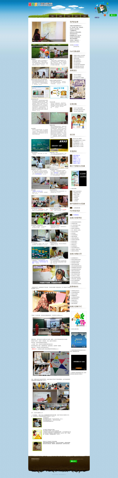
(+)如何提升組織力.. (74, 241)
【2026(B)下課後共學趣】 (78, 111)
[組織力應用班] (39, 153)
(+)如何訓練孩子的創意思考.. (75, 261)
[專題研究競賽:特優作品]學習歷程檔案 (39, 82)
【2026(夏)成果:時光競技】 (78, 67)
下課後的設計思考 (77, 192)
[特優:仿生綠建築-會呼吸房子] (58, 82)
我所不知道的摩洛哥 (77, 191)
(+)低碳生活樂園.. (74, 188)
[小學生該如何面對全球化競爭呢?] (39, 261)
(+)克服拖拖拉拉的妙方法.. (75, 290)
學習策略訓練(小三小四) (78, 143)
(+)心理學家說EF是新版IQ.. (75, 297)
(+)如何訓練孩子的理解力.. (75, 262)
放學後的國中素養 (77, 207)
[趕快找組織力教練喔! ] (58, 261)
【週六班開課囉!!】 (77, 60)
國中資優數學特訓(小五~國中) (79, 140)
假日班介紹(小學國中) (77, 138)
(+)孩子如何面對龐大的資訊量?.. (76, 283)
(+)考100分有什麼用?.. (74, 231)
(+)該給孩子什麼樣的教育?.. (75, 228)
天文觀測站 (76, 200)
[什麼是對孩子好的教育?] (58, 226)
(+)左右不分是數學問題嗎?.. (75, 280)
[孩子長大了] (39, 243)
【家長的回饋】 (76, 58)
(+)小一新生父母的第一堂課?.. (76, 225)
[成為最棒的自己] (58, 243)
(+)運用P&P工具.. (74, 244)
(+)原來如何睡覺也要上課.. (75, 247)
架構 (60, 16)
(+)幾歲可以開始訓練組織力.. (75, 270)
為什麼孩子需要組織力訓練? (49, 429)
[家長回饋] (39, 191)
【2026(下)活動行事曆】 (78, 108)
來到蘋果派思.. (46, 417)
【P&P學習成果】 (77, 63)
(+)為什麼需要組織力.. (74, 234)
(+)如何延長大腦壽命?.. (74, 226)
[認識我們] (39, 62)
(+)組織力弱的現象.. (74, 236)
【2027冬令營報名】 (77, 74)
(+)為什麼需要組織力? (74, 301)
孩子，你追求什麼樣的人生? (37, 412)
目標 (84, 16)
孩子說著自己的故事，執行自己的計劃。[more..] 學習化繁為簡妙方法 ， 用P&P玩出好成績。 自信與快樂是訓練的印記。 (53, 420)
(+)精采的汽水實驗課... (74, 293)
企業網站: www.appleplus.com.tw (76, 458)
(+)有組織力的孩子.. (74, 300)
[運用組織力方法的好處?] (39, 171)
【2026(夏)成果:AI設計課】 (78, 66)
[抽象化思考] (58, 131)
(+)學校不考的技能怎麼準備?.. (76, 277)
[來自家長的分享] (39, 105)
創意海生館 (76, 197)
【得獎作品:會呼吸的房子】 (79, 56)
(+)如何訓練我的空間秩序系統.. (76, 269)
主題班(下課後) (76, 194)
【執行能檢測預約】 (77, 61)
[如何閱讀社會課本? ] (58, 172)
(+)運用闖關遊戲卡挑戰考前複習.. (76, 267)
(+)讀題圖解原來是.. (74, 295)
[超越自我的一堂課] (58, 153)
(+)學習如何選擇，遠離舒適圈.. (76, 278)
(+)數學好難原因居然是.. (75, 298)
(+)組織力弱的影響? (74, 303)
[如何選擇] (39, 131)
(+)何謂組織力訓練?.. (74, 223)
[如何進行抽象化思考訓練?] (58, 209)
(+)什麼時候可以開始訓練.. (75, 239)
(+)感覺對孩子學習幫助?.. (75, 250)
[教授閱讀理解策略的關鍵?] (39, 209)
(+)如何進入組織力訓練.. (75, 328)
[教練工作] (58, 62)
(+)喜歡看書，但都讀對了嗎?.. (76, 249)
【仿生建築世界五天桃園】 (78, 77)
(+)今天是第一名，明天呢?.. (75, 275)
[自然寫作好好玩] (58, 191)
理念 (52, 16)
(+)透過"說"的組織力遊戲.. (75, 264)
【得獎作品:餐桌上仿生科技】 (79, 55)
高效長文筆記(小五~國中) (78, 146)
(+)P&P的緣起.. (73, 233)
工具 (68, 16)
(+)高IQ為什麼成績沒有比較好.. (76, 259)
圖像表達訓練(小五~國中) (78, 144)
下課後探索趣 (76, 199)
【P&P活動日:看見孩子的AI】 (79, 109)
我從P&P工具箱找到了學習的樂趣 (50, 441)
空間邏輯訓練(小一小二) (78, 141)
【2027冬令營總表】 (77, 76)
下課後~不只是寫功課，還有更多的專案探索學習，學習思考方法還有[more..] (47, 315)
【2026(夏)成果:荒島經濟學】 (79, 64)
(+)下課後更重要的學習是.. (75, 292)
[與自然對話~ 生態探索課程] (38, 226)
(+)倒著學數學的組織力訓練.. (75, 272)
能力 (76, 16)
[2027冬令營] (58, 104)
